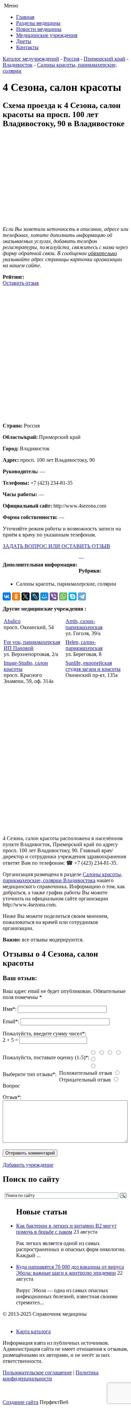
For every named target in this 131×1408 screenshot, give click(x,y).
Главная (25, 17)
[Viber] (54, 596)
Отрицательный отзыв (85, 1080)
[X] (25, 596)
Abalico (12, 621)
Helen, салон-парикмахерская (84, 645)
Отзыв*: (12, 1097)
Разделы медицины (38, 23)
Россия (71, 59)
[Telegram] (82, 596)
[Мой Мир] (44, 596)
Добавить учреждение (28, 1165)
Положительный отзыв (85, 1073)
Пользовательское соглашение (37, 1372)
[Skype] (73, 596)
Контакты (27, 47)
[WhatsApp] (63, 596)
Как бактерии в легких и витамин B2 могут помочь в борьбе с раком (66, 1229)
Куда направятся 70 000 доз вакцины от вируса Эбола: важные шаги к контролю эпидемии (70, 1270)
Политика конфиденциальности (50, 1375)
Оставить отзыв (21, 283)
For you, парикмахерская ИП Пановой (32, 645)
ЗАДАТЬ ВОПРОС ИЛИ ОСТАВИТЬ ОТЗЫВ (56, 546)
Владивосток (18, 65)
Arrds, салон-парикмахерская (84, 624)
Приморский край (104, 59)
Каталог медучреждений (31, 59)
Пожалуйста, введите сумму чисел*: (44, 1033)
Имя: (9, 1009)
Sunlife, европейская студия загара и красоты (93, 666)
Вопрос (11, 1086)
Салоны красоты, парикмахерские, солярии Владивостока (62, 877)
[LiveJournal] (35, 596)
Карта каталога (33, 1331)
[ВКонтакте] (7, 596)
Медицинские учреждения (46, 35)
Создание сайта (20, 1402)
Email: (11, 1021)
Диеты (23, 41)
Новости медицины (38, 29)
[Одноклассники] (16, 596)
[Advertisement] (65, 351)
